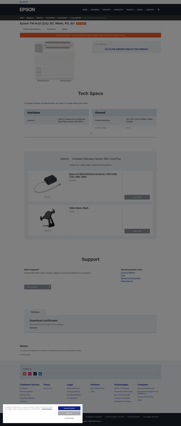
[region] (43, 413)
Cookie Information (46, 409)
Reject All (69, 413)
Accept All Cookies (69, 408)
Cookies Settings (69, 418)
